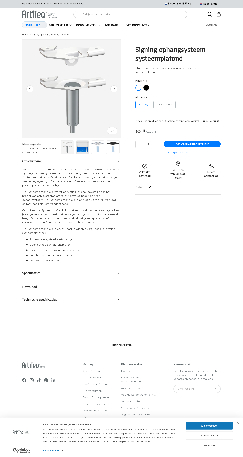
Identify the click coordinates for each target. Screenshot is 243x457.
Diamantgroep (92, 391)
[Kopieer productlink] (150, 187)
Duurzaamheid (92, 377)
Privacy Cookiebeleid (97, 404)
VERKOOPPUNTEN (137, 25)
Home (25, 35)
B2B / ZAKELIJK (58, 25)
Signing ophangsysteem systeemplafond (51, 35)
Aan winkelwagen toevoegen (192, 144)
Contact (126, 371)
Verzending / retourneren (137, 408)
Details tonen (51, 450)
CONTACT (212, 25)
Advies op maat (131, 388)
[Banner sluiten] (238, 423)
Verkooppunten (131, 401)
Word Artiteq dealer (96, 397)
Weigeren (209, 445)
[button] (218, 14)
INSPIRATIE (111, 25)
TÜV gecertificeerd (95, 384)
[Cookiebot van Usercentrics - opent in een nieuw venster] (21, 450)
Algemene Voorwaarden (137, 414)
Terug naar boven (122, 345)
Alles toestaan (209, 425)
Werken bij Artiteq (95, 410)
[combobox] (130, 14)
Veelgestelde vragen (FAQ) (139, 395)
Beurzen (88, 417)
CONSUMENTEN (86, 25)
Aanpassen (207, 435)
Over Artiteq (91, 371)
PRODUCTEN (32, 25)
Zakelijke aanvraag (178, 153)
